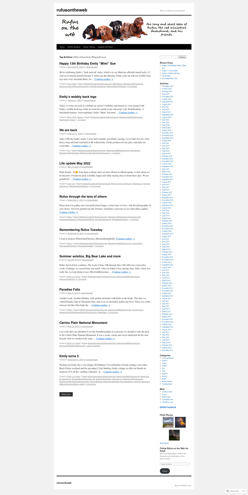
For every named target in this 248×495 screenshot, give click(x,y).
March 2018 (166, 171)
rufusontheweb (72, 10)
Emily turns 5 (69, 356)
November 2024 (167, 86)
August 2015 (166, 236)
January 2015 (166, 254)
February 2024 (167, 91)
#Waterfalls (102, 312)
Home (62, 46)
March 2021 (166, 112)
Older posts (66, 394)
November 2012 (167, 322)
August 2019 (166, 140)
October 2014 (167, 262)
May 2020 (165, 122)
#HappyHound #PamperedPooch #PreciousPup (78, 312)
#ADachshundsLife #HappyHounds (98, 84)
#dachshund (117, 84)
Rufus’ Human (89, 46)
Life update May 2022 (74, 163)
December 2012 (167, 319)
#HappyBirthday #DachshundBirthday (104, 381)
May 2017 (165, 187)
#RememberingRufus (85, 219)
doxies (72, 120)
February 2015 (167, 252)
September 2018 (167, 166)
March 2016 (166, 218)
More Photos (164, 443)
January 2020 (166, 130)
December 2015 (167, 226)
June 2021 (165, 109)
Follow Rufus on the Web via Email (174, 449)
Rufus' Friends (167, 381)
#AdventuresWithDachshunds (131, 117)
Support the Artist (105, 46)
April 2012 (166, 340)
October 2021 (167, 99)
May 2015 (165, 244)
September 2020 (167, 114)
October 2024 (167, 88)
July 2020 (165, 120)
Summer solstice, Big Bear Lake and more (90, 256)
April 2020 (166, 125)
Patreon (164, 373)
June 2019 (165, 145)
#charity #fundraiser (103, 379)
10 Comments (94, 186)
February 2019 (167, 156)
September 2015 (167, 233)
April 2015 (166, 246)
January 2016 (166, 223)
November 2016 (167, 200)
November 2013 (167, 290)
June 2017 (165, 184)
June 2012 (165, 334)
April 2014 (166, 277)
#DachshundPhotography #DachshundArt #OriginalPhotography (84, 153)
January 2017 (166, 195)
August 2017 (166, 182)
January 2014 (166, 285)
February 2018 (167, 174)
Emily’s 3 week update (170, 70)
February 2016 (167, 221)
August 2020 (166, 117)
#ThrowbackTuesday (120, 219)
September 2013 (167, 296)
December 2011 (167, 350)
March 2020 (166, 127)
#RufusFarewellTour (67, 279)
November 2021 (167, 96)
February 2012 (167, 345)
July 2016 (165, 210)
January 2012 (166, 347)
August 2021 (166, 104)
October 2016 (167, 202)
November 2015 (167, 228)
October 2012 (167, 324)
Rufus (69, 217)
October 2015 (167, 231)
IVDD (74, 84)
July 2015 (165, 239)
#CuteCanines (137, 310)
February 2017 (167, 192)
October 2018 (167, 164)
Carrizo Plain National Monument (83, 322)
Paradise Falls (69, 289)
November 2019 (167, 135)
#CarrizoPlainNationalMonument (72, 346)
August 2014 (166, 267)
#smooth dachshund (98, 86)
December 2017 (167, 177)
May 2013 (165, 306)
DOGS (164, 360)
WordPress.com (167, 402)
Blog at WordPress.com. (183, 485)
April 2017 (166, 189)
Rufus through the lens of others (83, 196)
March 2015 (166, 249)
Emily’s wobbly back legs (77, 96)
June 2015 (165, 241)
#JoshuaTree (137, 243)
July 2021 (165, 107)
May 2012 (165, 337)
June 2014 (165, 272)
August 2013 (166, 298)
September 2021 (167, 101)
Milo (163, 371)
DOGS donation (74, 46)
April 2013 (166, 309)
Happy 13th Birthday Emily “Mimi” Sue (87, 63)
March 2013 (166, 311)
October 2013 (167, 293)
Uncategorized (167, 384)
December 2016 (167, 197)
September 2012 (167, 327)
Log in (164, 394)
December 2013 (167, 288)
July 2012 (165, 332)
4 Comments (91, 384)
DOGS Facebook (168, 407)
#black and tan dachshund (121, 183)
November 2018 (167, 161)
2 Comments (132, 86)
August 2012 (166, 329)
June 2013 (165, 303)
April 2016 (166, 215)
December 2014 (167, 257)
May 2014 (165, 275)
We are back (68, 130)
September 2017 (167, 179)
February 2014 (167, 283)
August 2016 (166, 208)
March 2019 (166, 153)
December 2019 (167, 132)
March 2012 (166, 342)
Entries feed (166, 397)
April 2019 (166, 151)
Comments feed (167, 399)
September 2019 (167, 138)
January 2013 (166, 316)
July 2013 (165, 301)
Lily (68, 150)
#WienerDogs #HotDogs (116, 86)
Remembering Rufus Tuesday (80, 229)
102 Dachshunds (168, 358)
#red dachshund (126, 381)
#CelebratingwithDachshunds (83, 379)
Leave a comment (93, 346)
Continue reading (104, 79)
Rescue (80, 117)
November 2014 (167, 259)
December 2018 (167, 158)
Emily (69, 84)
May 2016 (165, 213)
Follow (164, 471)
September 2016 (167, 205)
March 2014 (166, 280)
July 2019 (165, 143)
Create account (167, 391)
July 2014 (165, 270)
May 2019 (165, 148)
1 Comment (81, 120)
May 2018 (165, 169)
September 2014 (167, 265)
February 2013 (167, 314)
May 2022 (165, 94)
